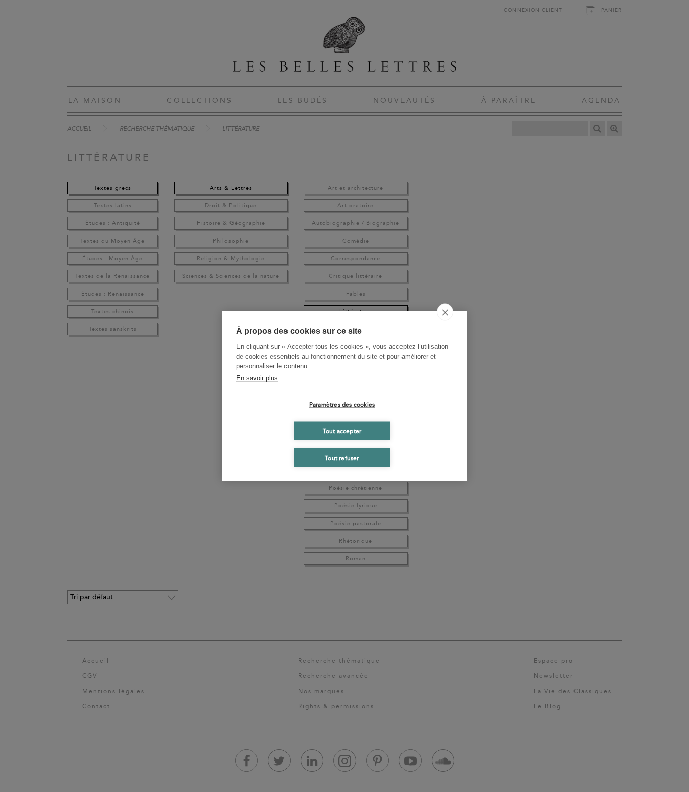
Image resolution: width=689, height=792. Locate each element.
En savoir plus (257, 377)
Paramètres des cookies (342, 404)
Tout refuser (342, 457)
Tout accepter (342, 430)
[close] (445, 312)
